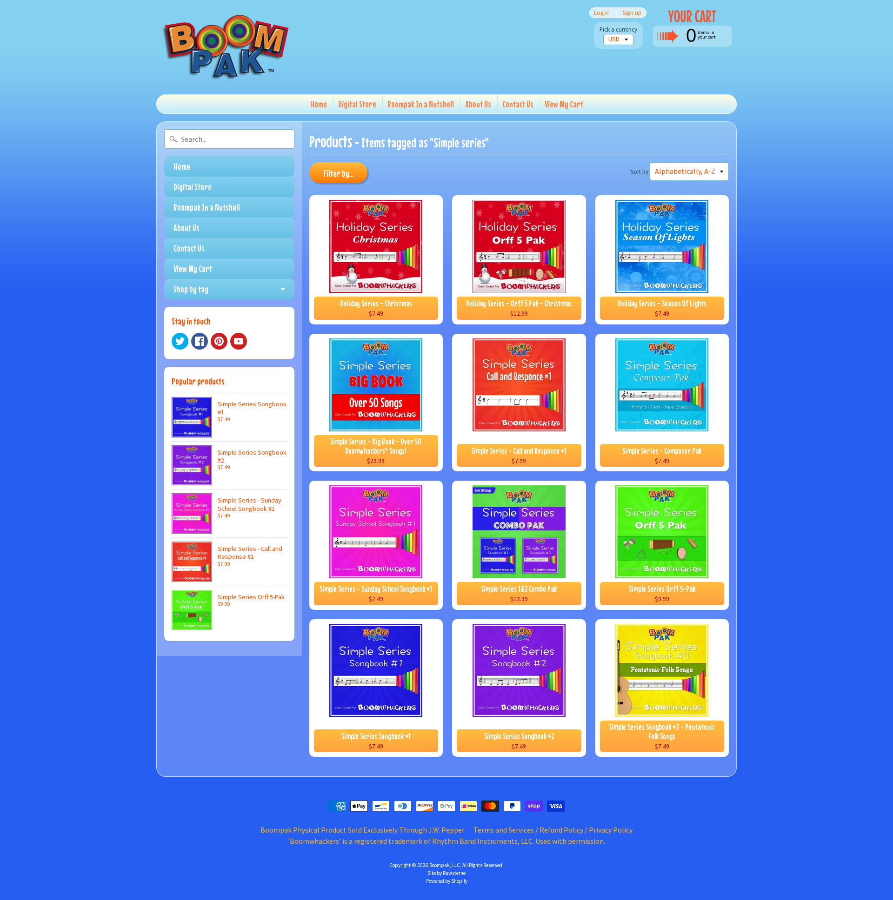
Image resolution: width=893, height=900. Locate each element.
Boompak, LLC (444, 865)
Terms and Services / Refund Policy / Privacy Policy (553, 829)
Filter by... (338, 173)
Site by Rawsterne (446, 873)
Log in (602, 13)
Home (318, 104)
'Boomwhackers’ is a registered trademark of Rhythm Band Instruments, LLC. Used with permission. (446, 841)
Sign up (632, 13)
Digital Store (357, 104)
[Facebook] (199, 341)
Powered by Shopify (446, 881)
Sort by (639, 171)
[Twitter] (180, 341)
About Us (478, 104)
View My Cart (564, 104)
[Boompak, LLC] (226, 47)
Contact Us (517, 104)
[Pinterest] (219, 341)
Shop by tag (190, 289)
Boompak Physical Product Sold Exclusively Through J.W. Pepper (362, 829)
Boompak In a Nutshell (420, 104)
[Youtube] (238, 341)
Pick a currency (618, 29)
